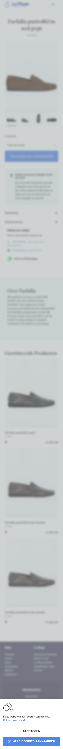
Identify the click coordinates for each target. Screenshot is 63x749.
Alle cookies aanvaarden (33, 741)
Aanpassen (31, 731)
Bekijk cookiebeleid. (14, 720)
